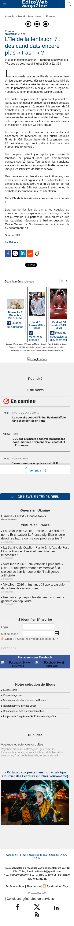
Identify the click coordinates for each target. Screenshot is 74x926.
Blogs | (24, 854)
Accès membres (15, 886)
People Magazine (12, 695)
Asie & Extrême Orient (57, 344)
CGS (37, 857)
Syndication (54, 886)
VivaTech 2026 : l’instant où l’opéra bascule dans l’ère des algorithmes (33, 586)
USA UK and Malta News (29, 347)
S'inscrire (22, 638)
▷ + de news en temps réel (35, 496)
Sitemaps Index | (38, 854)
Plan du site (34, 886)
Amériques (18, 344)
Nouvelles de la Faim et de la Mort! (47, 350)
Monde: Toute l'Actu (30, 16)
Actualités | (12, 854)
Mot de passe (9, 633)
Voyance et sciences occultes (22, 744)
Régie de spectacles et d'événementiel (58, 335)
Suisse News (10, 689)
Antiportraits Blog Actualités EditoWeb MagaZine (29, 716)
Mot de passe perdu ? (44, 638)
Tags (65, 886)
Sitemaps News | (58, 854)
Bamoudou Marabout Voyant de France (24, 700)
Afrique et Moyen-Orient (35, 344)
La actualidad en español (53, 347)
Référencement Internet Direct (19, 705)
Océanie (12, 347)
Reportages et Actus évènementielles (23, 711)
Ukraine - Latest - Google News (23, 516)
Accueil (9, 16)
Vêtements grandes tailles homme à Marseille (36, 337)
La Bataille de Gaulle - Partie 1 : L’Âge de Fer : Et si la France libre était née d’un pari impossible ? (35, 551)
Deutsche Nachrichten (21, 350)
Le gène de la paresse (15, 324)
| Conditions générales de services (29, 899)
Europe (50, 16)
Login (4, 627)
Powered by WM (37, 893)
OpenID (10, 638)
